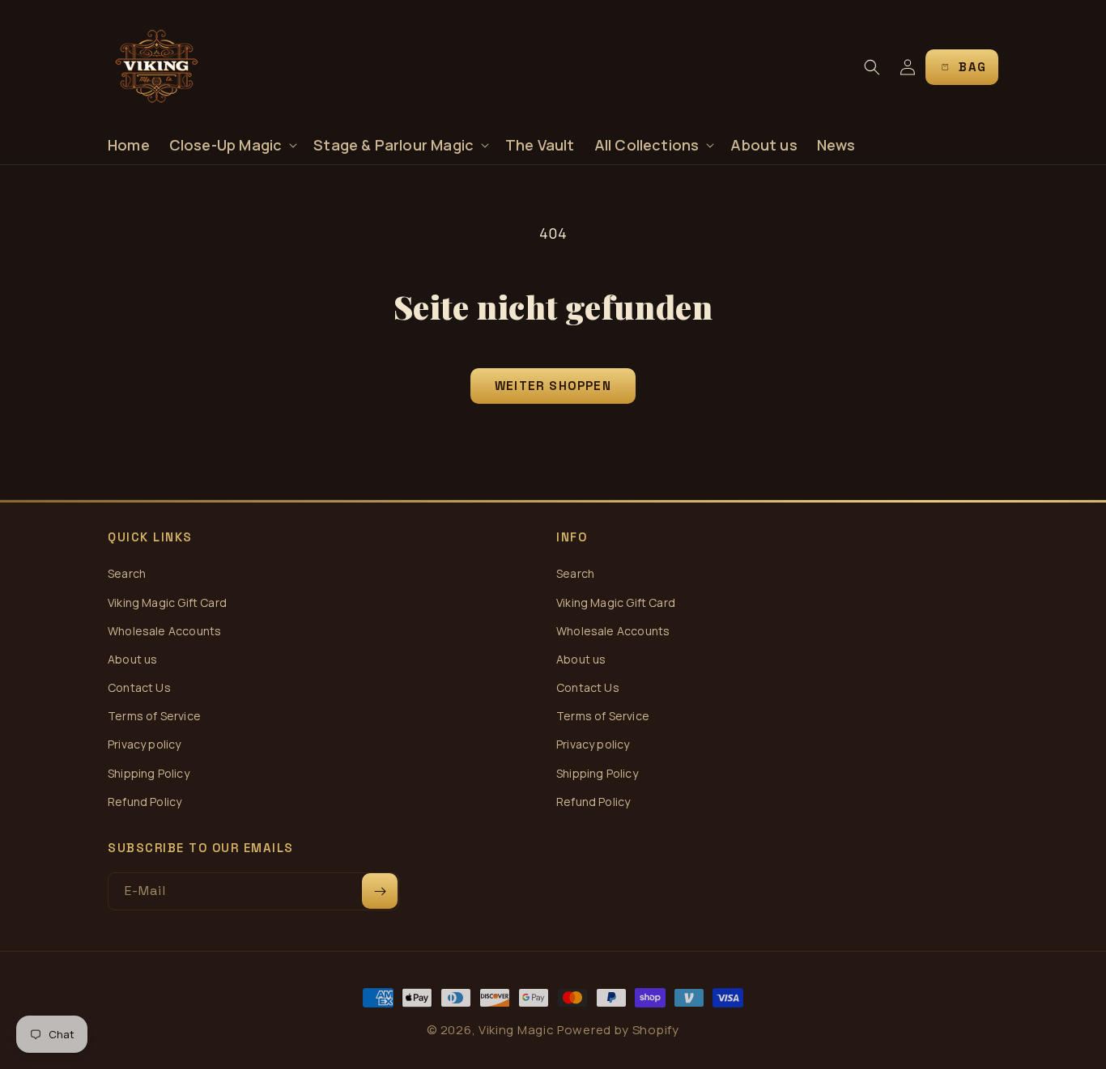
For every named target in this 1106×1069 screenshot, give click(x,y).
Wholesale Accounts (164, 630)
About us (132, 659)
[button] (232, 145)
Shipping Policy (148, 773)
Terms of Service (154, 715)
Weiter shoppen (553, 385)
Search (127, 573)
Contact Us (139, 687)
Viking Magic (516, 1029)
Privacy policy (144, 744)
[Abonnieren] (380, 891)
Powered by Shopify (618, 1029)
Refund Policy (144, 801)
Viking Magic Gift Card (167, 602)
